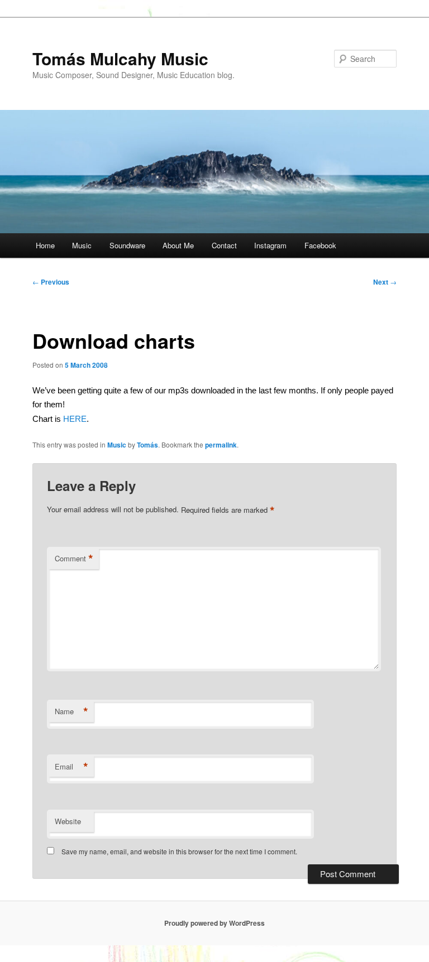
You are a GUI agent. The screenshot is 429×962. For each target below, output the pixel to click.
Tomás (147, 445)
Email (71, 767)
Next (385, 282)
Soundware (127, 245)
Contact (224, 245)
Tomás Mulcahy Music (120, 58)
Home (45, 245)
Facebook (320, 245)
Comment (74, 558)
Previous (50, 282)
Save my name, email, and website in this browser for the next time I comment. (179, 851)
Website (68, 821)
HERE (75, 419)
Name (71, 711)
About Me (178, 245)
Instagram (270, 245)
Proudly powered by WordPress (214, 923)
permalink (221, 445)
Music (82, 245)
